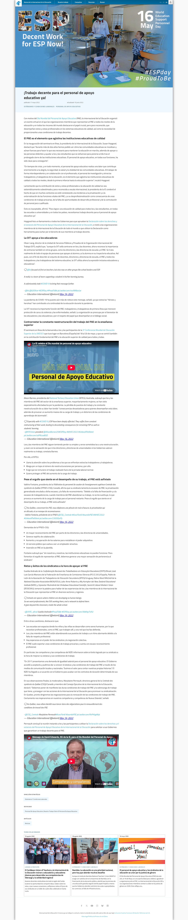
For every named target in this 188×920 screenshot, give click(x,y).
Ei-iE (18, 4)
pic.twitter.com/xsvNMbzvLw (69, 290)
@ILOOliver (34, 290)
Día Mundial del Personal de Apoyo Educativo (56, 118)
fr (163, 2)
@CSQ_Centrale (64, 514)
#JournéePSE (87, 514)
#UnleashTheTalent (85, 431)
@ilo (29, 269)
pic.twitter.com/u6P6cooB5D (36, 435)
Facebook (81, 905)
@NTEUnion (30, 431)
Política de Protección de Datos (98, 916)
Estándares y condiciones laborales (36, 799)
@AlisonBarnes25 (50, 431)
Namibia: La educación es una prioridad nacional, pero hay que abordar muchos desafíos (94, 863)
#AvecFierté (77, 514)
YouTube (92, 905)
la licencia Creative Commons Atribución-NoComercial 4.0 (132, 913)
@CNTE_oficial (31, 611)
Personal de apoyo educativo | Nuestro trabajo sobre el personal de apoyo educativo (51, 811)
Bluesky (102, 905)
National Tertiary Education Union (64, 398)
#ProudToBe (52, 290)
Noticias (27, 823)
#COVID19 (45, 283)
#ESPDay (43, 290)
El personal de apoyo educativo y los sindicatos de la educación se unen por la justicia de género (142, 861)
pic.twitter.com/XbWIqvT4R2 (81, 611)
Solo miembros (170, 2)
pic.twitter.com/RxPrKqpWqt (88, 714)
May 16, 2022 (66, 294)
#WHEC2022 (72, 431)
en (160, 2)
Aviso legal (85, 916)
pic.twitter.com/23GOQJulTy (50, 518)
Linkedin (107, 905)
